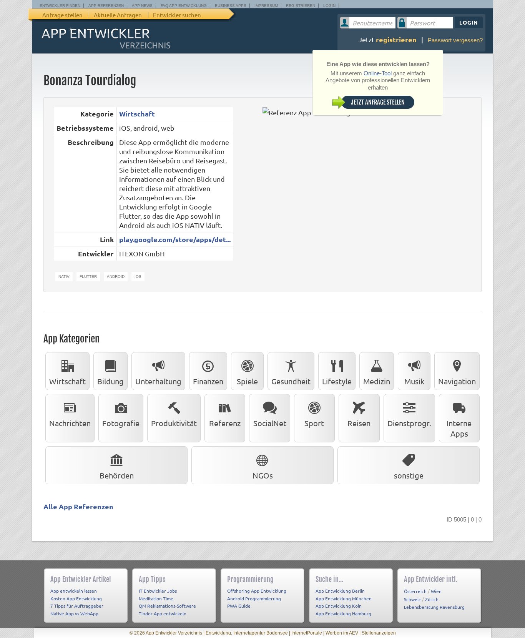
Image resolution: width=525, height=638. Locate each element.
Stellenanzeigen (379, 633)
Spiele (247, 381)
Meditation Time (156, 598)
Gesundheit (291, 381)
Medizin (376, 381)
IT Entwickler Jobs (158, 591)
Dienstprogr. (409, 423)
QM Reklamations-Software (167, 606)
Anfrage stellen (62, 14)
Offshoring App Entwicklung (256, 591)
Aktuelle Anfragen (118, 14)
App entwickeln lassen (73, 591)
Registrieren (300, 5)
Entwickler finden (60, 5)
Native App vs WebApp (74, 613)
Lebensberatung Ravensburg (434, 607)
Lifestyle (337, 381)
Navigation (457, 381)
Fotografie (121, 423)
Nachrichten (70, 423)
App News (142, 5)
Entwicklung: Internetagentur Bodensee (247, 633)
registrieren (396, 39)
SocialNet (269, 423)
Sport (314, 423)
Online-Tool (378, 73)
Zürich (432, 599)
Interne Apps (459, 428)
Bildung (110, 381)
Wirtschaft (137, 113)
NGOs (263, 475)
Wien (436, 591)
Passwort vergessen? (455, 40)
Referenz (225, 423)
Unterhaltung (158, 381)
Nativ (64, 276)
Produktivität (174, 423)
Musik (414, 381)
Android (116, 276)
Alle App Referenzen (78, 506)
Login (329, 5)
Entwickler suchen (177, 14)
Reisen (358, 423)
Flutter (88, 276)
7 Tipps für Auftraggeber (76, 606)
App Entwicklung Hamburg (343, 613)
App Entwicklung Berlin (340, 591)
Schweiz (412, 599)
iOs (138, 276)
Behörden (117, 475)
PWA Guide (239, 606)
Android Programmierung (254, 598)
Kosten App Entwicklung (76, 598)
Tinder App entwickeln (162, 613)
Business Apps (230, 5)
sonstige (409, 475)
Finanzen (208, 381)
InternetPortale (306, 633)
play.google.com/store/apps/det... (175, 239)
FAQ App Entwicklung (184, 5)
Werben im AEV (342, 633)
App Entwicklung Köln (339, 606)
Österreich (415, 591)
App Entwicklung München (344, 598)
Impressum (266, 5)
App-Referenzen (106, 5)
